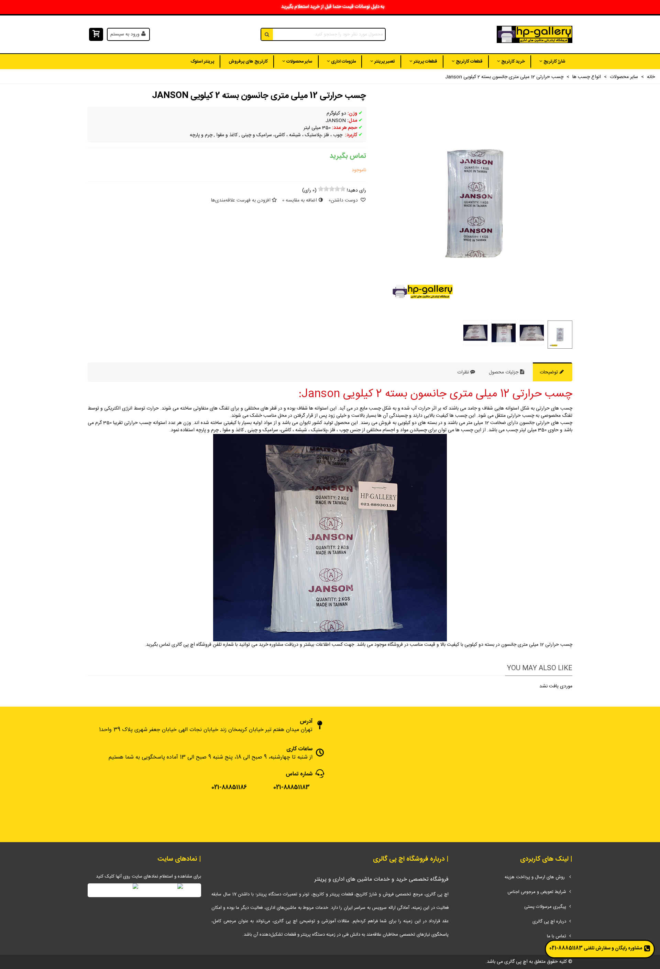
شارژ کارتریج (554, 61)
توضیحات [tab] (549, 372)
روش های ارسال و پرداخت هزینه (535, 877)
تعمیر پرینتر (384, 61)
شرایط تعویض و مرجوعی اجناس (536, 892)
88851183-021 (566, 948)
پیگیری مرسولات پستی (545, 907)
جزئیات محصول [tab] (504, 372)
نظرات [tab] (463, 372)
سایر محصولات (299, 61)
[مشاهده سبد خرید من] (95, 34)
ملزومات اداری (343, 61)
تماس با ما (556, 936)
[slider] (331, 189)
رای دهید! (356, 190)
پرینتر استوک (202, 61)
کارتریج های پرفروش (248, 61)
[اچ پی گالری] (534, 34)
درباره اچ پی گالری (549, 921)
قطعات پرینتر (425, 61)
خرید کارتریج (513, 61)
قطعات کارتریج (469, 61)
